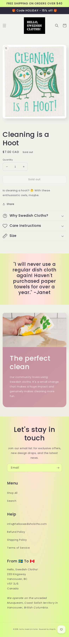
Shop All (12, 493)
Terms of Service (18, 548)
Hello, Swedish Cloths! (28, 629)
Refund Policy (16, 532)
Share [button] (10, 204)
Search (11, 501)
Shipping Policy (17, 540)
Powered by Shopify (47, 629)
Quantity (8, 159)
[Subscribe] (58, 468)
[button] (4, 25)
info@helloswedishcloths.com (27, 524)
